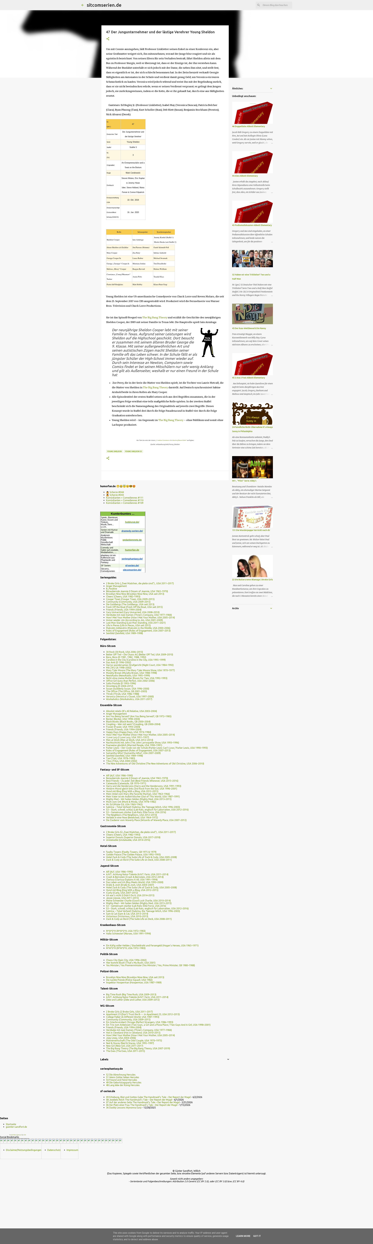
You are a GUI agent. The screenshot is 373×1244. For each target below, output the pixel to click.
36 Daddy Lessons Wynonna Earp (123, 1107)
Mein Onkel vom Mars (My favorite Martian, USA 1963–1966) (138, 794)
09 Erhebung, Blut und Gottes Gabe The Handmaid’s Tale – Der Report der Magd (148, 1097)
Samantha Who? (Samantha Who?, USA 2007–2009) (133, 753)
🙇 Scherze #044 (115, 492)
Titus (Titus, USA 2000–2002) (121, 761)
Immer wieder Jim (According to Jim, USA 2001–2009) (134, 620)
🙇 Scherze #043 (115, 495)
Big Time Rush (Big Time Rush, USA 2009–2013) (131, 994)
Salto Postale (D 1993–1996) (121, 683)
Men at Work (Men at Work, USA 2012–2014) (129, 740)
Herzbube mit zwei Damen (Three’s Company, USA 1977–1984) (139, 615)
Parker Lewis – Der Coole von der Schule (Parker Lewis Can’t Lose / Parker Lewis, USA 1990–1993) (157, 747)
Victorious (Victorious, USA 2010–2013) (127, 916)
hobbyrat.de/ (132, 522)
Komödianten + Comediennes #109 (124, 503)
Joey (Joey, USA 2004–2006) (121, 1038)
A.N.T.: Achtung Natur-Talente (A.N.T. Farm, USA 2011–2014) (137, 874)
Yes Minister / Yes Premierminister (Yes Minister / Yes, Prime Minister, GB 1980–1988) (150, 965)
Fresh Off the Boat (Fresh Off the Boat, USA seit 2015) (134, 607)
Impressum (72, 1150)
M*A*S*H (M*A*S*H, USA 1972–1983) (126, 931)
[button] (108, 39)
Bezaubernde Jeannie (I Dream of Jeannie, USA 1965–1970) (137, 591)
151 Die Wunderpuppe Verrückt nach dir (251, 530)
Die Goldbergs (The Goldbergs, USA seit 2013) (130, 604)
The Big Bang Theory (154, 317)
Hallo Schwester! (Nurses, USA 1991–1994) (128, 933)
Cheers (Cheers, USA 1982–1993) (123, 596)
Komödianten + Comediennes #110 (124, 500)
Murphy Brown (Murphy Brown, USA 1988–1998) (131, 673)
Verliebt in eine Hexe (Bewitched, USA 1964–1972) (132, 817)
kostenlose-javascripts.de (17, 1135)
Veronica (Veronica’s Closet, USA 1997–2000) (130, 696)
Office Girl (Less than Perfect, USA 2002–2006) (130, 680)
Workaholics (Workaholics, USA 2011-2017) (129, 699)
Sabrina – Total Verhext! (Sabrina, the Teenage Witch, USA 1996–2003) (143, 807)
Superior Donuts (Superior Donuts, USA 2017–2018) (133, 837)
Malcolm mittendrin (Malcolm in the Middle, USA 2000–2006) (138, 628)
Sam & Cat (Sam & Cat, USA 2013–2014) (127, 913)
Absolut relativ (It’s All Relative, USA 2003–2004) (131, 711)
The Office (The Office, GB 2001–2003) (126, 691)
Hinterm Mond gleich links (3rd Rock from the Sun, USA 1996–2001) (141, 788)
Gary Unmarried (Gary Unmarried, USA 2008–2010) (133, 612)
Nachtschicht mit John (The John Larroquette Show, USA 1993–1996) (142, 742)
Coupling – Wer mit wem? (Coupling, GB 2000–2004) (133, 724)
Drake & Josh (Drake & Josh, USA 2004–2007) (130, 885)
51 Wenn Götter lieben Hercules (122, 1077)
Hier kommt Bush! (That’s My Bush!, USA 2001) (130, 962)
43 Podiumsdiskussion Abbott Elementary (252, 225)
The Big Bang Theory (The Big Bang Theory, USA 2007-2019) (138, 1048)
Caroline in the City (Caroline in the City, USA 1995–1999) (136, 659)
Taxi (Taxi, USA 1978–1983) (120, 758)
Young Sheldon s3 (133, 451)
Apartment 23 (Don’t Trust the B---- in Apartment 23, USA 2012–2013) (143, 1014)
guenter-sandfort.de (16, 1126)
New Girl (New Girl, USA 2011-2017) (124, 1045)
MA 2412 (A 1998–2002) (118, 667)
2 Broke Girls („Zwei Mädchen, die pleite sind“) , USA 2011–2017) (140, 583)
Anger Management (116, 586)
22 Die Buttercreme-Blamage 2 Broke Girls (252, 579)
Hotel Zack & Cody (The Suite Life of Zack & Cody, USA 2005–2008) (141, 857)
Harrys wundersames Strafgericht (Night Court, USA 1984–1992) (140, 665)
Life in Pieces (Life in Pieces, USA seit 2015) (128, 625)
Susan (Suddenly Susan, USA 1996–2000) (127, 688)
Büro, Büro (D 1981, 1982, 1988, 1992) (126, 657)
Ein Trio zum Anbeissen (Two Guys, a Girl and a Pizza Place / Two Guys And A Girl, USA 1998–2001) (158, 1024)
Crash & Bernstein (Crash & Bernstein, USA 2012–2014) (135, 877)
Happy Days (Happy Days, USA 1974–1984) (128, 732)
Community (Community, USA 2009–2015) (128, 601)
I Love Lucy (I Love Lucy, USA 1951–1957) (127, 737)
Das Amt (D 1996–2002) (118, 662)
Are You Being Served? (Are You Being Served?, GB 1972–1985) (138, 716)
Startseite (11, 1124)
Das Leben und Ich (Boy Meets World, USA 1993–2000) (134, 882)
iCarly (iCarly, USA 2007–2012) (122, 892)
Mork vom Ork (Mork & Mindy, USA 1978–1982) (131, 801)
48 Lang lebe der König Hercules (123, 1085)
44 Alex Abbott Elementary (245, 176)
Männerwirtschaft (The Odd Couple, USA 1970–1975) (134, 1040)
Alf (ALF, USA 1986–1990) (119, 775)
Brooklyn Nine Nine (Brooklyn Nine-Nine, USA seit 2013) (135, 594)
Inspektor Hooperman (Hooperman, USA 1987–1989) (134, 982)
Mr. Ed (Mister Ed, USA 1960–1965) (124, 804)
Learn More (243, 1236)
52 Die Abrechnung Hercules (121, 1074)
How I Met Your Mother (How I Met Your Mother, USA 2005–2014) (140, 617)
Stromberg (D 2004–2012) (119, 686)
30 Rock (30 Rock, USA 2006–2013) (124, 652)
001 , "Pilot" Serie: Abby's (244, 481)
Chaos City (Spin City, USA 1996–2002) (126, 960)
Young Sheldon (114, 451)
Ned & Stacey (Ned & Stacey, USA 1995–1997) (130, 1043)
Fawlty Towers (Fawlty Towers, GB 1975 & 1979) (131, 852)
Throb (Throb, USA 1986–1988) (122, 694)
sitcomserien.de (104, 5)
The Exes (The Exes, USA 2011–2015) (125, 1051)
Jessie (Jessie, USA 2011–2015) (122, 898)
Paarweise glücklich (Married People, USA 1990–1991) (134, 745)
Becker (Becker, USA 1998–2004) (123, 719)
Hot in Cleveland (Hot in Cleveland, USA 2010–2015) (133, 1032)
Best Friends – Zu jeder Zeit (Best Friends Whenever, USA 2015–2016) (142, 780)
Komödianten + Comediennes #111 (124, 497)
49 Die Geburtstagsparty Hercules (123, 1082)
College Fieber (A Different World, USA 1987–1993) (132, 1017)
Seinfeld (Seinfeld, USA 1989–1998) (124, 633)
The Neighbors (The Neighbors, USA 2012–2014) (131, 815)
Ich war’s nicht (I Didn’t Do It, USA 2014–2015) (130, 895)
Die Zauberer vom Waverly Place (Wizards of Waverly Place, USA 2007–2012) (146, 820)
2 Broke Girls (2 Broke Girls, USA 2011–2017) (129, 1011)
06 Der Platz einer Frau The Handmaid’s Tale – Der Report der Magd (141, 1105)
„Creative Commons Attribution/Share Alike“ (171, 440)
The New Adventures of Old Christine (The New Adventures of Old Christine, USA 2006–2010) (155, 763)
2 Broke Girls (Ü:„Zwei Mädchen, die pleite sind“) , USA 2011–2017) (141, 832)
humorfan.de (132, 550)
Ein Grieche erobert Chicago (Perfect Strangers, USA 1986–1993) (139, 1022)
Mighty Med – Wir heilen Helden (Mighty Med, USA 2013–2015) (139, 799)
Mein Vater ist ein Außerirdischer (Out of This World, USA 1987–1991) (143, 796)
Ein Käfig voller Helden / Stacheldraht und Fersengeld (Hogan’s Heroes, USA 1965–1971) (152, 945)
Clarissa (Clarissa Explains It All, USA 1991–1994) (132, 879)
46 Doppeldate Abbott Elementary (248, 126)
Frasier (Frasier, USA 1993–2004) (123, 726)
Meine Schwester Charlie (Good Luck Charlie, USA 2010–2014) (138, 900)
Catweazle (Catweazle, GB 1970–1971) (126, 783)
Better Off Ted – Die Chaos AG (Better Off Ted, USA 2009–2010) (139, 654)
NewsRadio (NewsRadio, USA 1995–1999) (128, 675)
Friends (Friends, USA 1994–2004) (123, 609)
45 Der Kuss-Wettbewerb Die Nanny (249, 328)
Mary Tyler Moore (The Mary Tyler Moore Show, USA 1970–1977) (140, 670)
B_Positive (111, 588)
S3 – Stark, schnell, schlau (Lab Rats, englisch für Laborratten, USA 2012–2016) (147, 809)
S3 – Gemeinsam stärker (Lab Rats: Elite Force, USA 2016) (136, 812)
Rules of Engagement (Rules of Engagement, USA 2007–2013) (138, 630)
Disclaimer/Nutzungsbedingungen (23, 1150)
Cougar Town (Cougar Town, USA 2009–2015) (130, 599)
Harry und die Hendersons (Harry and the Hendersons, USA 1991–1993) (143, 786)
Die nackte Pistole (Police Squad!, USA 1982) (129, 980)
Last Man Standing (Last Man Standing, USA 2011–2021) (136, 622)
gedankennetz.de (132, 540)
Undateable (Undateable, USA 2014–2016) (128, 840)
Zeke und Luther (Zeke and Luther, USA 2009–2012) (133, 999)
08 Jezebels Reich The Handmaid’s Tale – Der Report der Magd (139, 1099)
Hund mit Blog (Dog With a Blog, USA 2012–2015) (132, 791)
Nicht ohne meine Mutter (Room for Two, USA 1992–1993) (136, 678)
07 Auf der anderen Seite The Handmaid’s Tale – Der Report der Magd (143, 1102)
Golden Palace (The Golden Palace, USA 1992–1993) (133, 854)
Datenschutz (54, 1150)
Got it (257, 1236)
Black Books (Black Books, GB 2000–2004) (128, 721)
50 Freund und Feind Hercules (121, 1080)
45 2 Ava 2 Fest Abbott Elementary (248, 378)
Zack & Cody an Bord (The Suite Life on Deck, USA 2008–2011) (139, 859)
